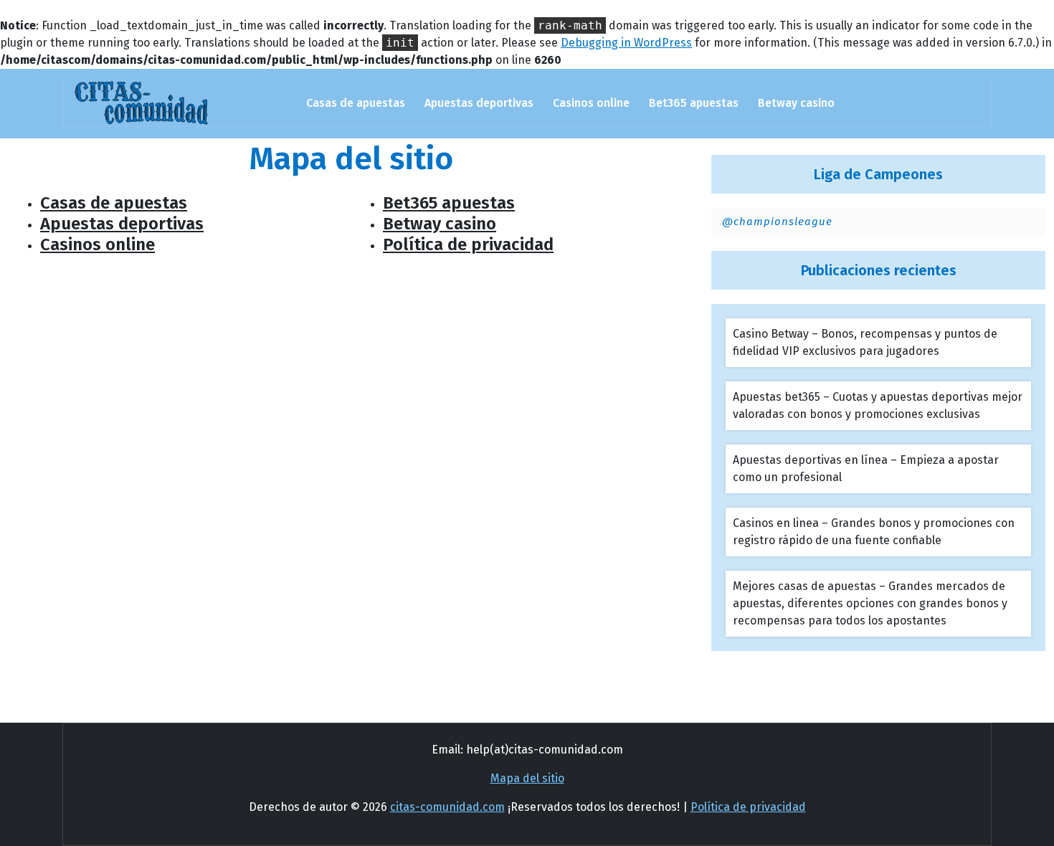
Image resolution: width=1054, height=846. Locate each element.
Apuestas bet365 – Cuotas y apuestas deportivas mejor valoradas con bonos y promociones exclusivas (877, 405)
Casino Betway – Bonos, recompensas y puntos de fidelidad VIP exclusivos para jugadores (865, 342)
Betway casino (796, 103)
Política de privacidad (468, 244)
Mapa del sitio (527, 778)
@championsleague (777, 221)
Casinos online (591, 103)
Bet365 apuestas (694, 103)
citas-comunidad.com (447, 807)
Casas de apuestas (355, 103)
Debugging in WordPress (626, 42)
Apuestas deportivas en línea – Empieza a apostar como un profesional (866, 468)
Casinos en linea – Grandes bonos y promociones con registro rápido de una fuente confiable (874, 531)
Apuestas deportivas (478, 103)
